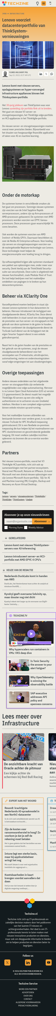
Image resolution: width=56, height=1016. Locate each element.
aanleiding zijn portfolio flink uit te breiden (30, 108)
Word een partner (28, 989)
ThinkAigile (40, 496)
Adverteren (28, 992)
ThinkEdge (6, 499)
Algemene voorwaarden (28, 1002)
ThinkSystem (18, 499)
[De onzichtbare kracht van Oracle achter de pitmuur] (23, 747)
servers (13, 496)
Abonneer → (42, 521)
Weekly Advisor (36, 527)
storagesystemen (25, 496)
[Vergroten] (50, 153)
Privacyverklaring (28, 1005)
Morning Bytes (16, 527)
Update (29, 499)
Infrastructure (17, 13)
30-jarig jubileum (14, 105)
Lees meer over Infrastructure (22, 719)
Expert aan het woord (22, 800)
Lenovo (5, 496)
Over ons (28, 995)
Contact (28, 999)
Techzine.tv (20, 615)
